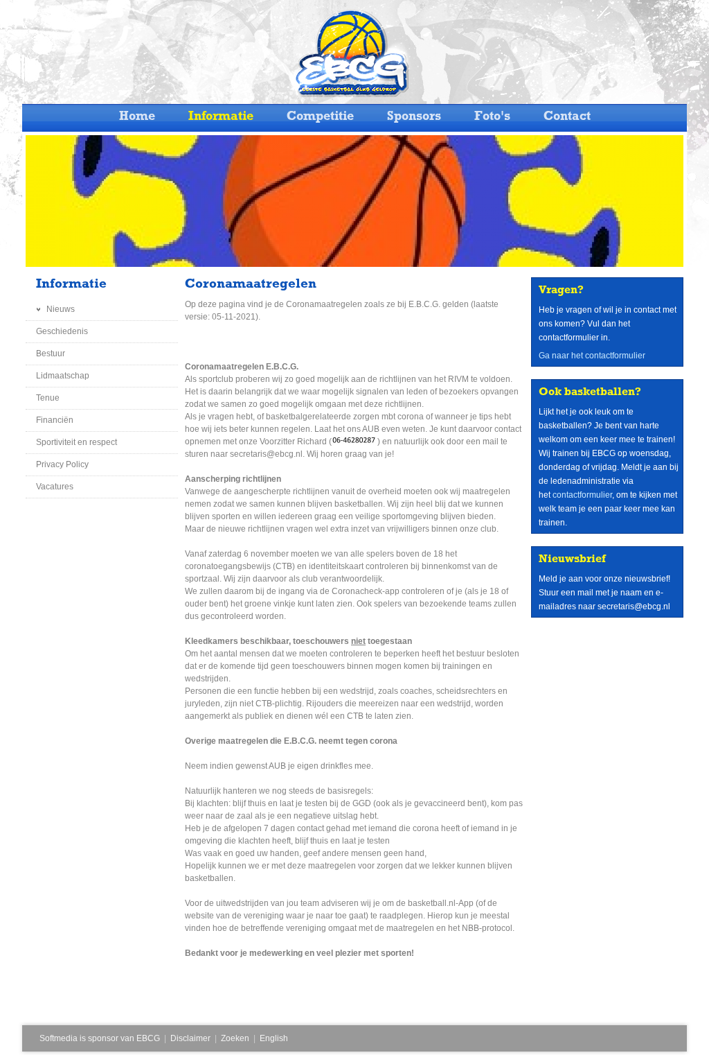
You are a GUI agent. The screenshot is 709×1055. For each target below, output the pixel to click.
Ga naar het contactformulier (592, 355)
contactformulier (582, 495)
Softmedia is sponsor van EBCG (99, 1038)
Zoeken (235, 1038)
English (274, 1038)
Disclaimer (190, 1038)
